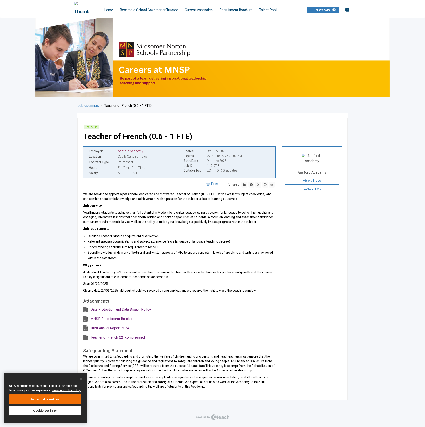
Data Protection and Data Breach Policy (120, 309)
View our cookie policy (66, 390)
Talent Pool (268, 10)
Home (108, 10)
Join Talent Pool (312, 189)
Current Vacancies (199, 10)
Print (214, 184)
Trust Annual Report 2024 (109, 328)
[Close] (81, 379)
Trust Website (320, 10)
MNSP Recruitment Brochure (112, 319)
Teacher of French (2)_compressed (117, 337)
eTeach (212, 417)
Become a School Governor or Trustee (149, 10)
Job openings (88, 105)
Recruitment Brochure (236, 10)
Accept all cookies (45, 399)
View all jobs (312, 180)
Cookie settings (45, 410)
